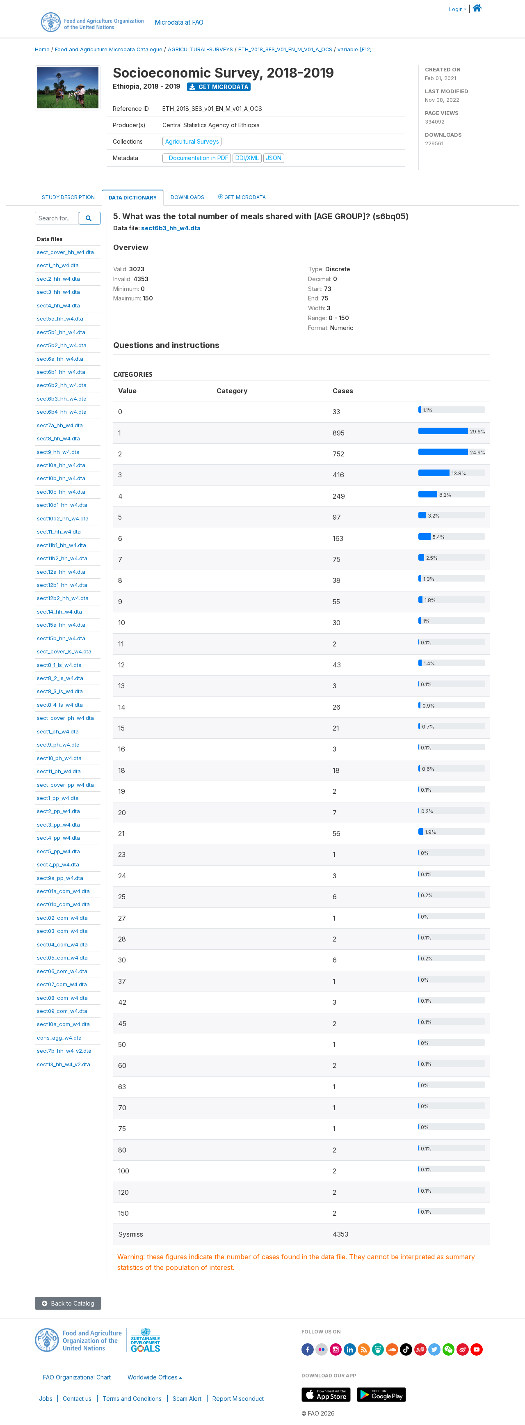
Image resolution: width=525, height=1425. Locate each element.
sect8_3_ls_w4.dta (60, 691)
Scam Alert (187, 1398)
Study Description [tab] (68, 197)
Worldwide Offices (153, 1377)
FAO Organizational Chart (77, 1377)
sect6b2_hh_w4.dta (62, 385)
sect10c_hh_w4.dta (61, 491)
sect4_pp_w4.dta (58, 837)
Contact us (77, 1398)
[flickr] (321, 1348)
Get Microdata (223, 86)
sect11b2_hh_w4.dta (62, 558)
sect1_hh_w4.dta (58, 265)
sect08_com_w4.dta (62, 997)
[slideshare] (378, 1348)
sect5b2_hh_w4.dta (62, 345)
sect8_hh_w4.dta (58, 438)
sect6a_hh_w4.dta (60, 358)
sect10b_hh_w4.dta (61, 478)
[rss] (364, 1348)
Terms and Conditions (132, 1398)
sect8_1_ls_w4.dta (59, 665)
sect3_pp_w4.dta (58, 824)
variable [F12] (355, 49)
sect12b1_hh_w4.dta (62, 585)
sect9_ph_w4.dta (58, 744)
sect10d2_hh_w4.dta (63, 518)
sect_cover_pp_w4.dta (65, 784)
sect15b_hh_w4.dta (61, 638)
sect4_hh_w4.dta (58, 305)
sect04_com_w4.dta (62, 944)
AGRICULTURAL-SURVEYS (200, 49)
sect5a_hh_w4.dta (60, 318)
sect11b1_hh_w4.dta (61, 545)
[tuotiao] (420, 1348)
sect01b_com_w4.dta (63, 904)
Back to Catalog (72, 1303)
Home (42, 49)
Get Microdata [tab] (244, 197)
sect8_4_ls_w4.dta (60, 704)
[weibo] (463, 1348)
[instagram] (336, 1348)
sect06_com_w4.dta (62, 971)
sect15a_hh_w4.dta (61, 624)
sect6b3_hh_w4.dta (62, 398)
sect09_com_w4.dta (62, 1011)
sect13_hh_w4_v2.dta (63, 1064)
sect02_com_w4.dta (62, 917)
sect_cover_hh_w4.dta (65, 252)
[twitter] (434, 1348)
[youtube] (476, 1348)
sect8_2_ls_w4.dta (60, 678)
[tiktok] (406, 1348)
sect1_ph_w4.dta (58, 731)
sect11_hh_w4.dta (59, 531)
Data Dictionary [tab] (133, 198)
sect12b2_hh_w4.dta (63, 598)
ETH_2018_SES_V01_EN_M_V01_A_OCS (285, 49)
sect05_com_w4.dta (62, 957)
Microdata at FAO (179, 22)
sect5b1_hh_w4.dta (61, 332)
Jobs (45, 1398)
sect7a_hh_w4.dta (60, 425)
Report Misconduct (238, 1398)
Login (456, 9)
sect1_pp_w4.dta (58, 798)
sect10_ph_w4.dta (59, 758)
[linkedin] (350, 1348)
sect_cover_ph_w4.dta (65, 718)
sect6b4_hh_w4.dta (62, 411)
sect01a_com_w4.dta (63, 891)
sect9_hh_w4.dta (58, 452)
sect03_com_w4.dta (62, 931)
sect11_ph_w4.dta (59, 771)
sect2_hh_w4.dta (58, 278)
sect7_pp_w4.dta (58, 864)
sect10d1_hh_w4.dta (62, 505)
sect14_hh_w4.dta (59, 611)
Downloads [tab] (187, 197)
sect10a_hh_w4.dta (61, 465)
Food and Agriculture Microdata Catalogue (108, 49)
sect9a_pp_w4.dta (60, 878)
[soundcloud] (392, 1348)
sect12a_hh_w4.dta (61, 571)
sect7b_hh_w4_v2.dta (64, 1050)
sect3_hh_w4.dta (58, 292)
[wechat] (449, 1348)
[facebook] (307, 1348)
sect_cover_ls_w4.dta (64, 651)
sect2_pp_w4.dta (58, 811)
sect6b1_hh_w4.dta (61, 372)
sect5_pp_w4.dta (58, 851)
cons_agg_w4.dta (59, 1037)
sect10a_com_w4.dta (63, 1024)
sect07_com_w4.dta (62, 984)
